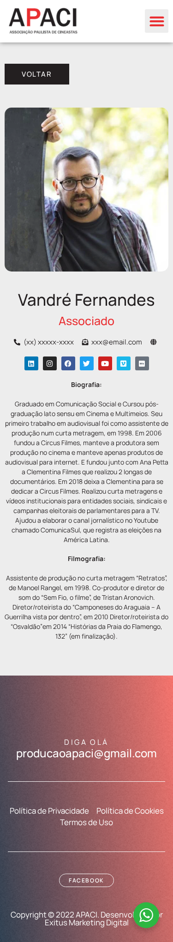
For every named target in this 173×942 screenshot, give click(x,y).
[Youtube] (105, 363)
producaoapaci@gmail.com (86, 753)
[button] (156, 21)
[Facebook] (68, 363)
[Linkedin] (31, 363)
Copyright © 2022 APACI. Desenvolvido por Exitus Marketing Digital (87, 918)
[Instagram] (50, 363)
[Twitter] (87, 363)
